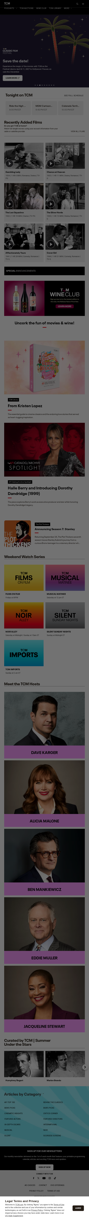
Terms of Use (59, 1205)
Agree (78, 1208)
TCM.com (19, 1205)
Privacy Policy (37, 1210)
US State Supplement (14, 1216)
